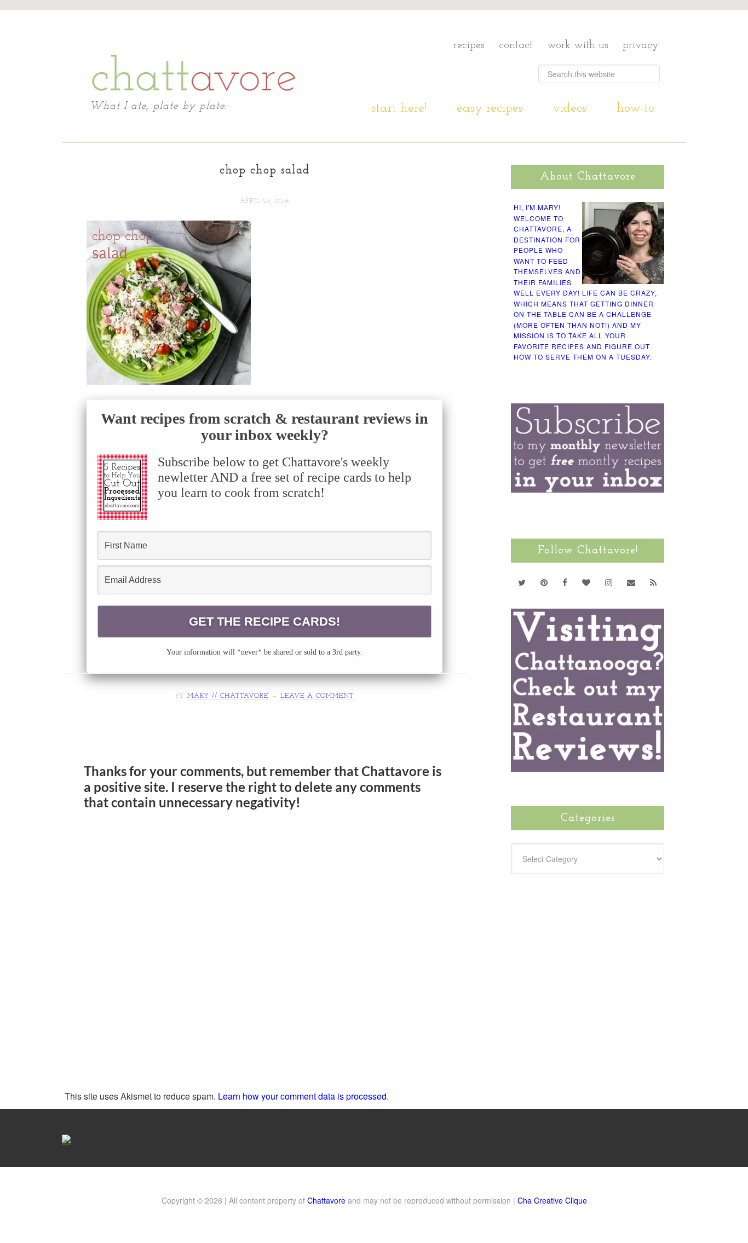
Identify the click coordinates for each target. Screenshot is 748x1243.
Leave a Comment (317, 696)
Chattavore (194, 54)
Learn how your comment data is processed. (303, 1096)
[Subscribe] (653, 582)
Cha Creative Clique (552, 1200)
